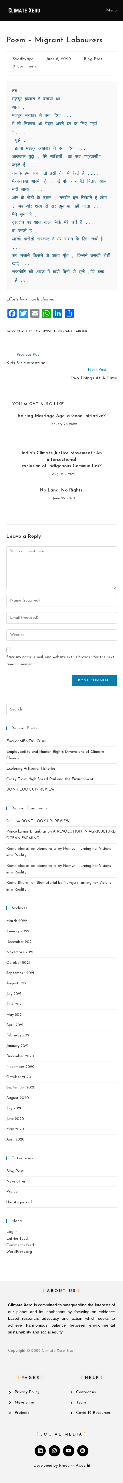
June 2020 (15, 1119)
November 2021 (19, 952)
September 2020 (20, 1087)
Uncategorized (19, 1202)
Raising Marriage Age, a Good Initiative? (61, 416)
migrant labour (72, 331)
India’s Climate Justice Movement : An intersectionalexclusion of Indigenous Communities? (61, 459)
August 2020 (17, 1098)
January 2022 (17, 931)
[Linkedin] (40, 1451)
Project (12, 1192)
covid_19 (24, 331)
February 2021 (18, 1035)
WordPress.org (19, 1252)
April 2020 (15, 1139)
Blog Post (93, 59)
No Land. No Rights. (61, 490)
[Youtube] (68, 1451)
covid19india (44, 331)
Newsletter (15, 1181)
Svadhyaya (23, 59)
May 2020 (15, 1129)
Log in (11, 1232)
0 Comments (25, 66)
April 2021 (14, 1025)
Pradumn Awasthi (74, 1466)
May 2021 (14, 1015)
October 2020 (18, 1077)
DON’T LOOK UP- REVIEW (30, 789)
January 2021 (17, 1046)
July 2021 (13, 994)
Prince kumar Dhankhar (26, 831)
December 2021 (19, 942)
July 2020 (14, 1108)
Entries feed (17, 1239)
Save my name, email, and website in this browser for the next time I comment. (60, 660)
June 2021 (14, 1004)
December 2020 (20, 1056)
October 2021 (18, 963)
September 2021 (20, 973)
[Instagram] (54, 1451)
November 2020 (20, 1067)
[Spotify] (83, 1451)
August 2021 (16, 983)
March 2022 (16, 921)
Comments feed (20, 1245)
